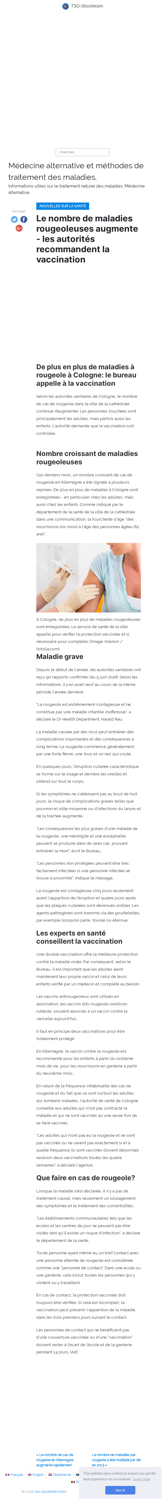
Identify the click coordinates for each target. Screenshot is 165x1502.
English (38, 1475)
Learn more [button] (141, 1479)
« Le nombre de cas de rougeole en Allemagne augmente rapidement (54, 1460)
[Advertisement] (82, 49)
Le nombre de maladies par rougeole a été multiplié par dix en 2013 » (116, 1460)
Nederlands (62, 1475)
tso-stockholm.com (50, 1492)
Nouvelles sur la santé (63, 206)
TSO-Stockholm (86, 6)
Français (16, 1475)
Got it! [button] (120, 1490)
